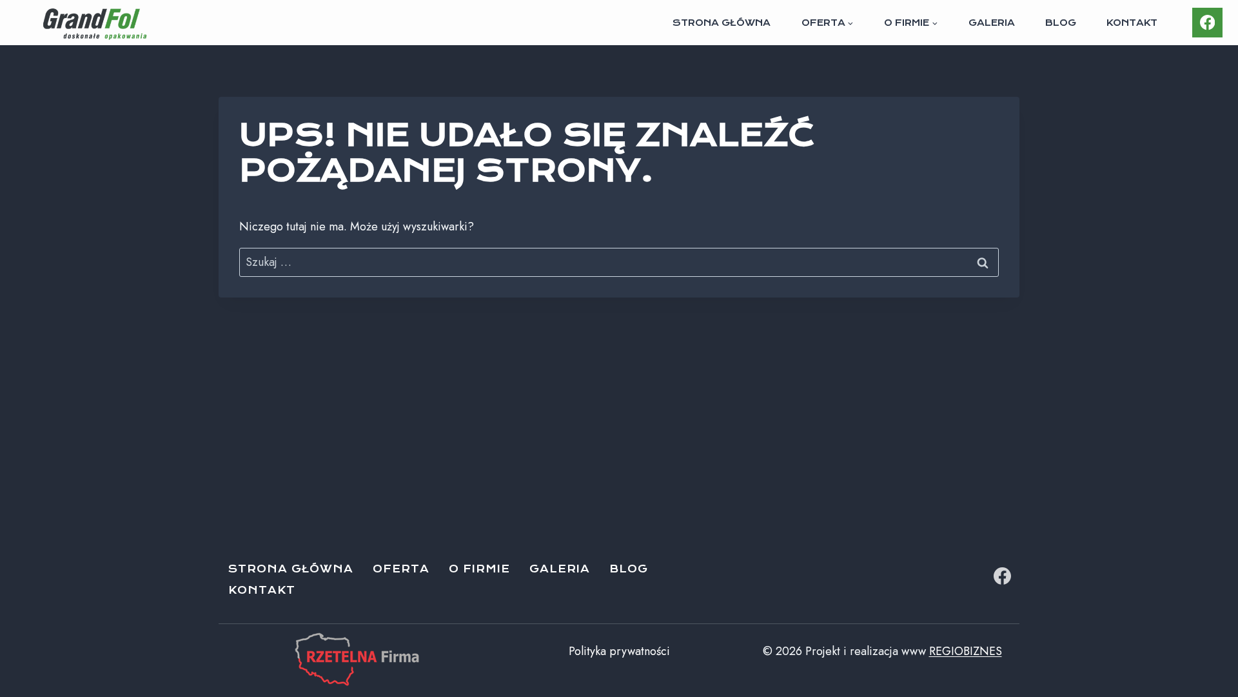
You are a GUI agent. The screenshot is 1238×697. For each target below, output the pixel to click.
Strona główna (722, 22)
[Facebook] (1207, 23)
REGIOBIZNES (965, 651)
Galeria (991, 22)
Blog (1060, 22)
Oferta (401, 569)
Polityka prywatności (619, 651)
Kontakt (1131, 22)
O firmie (479, 569)
